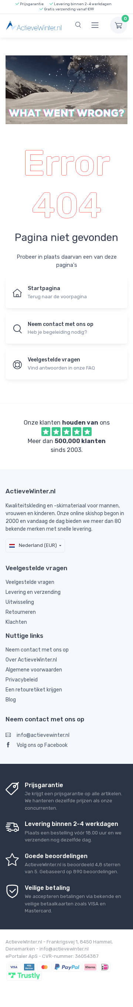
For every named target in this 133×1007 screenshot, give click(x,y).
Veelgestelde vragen (30, 582)
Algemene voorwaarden (34, 670)
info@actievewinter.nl (43, 735)
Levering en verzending (33, 592)
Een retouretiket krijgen (34, 690)
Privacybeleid (22, 680)
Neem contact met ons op (37, 650)
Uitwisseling (20, 602)
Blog (11, 700)
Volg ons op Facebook (42, 745)
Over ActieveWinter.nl (31, 660)
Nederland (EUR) (37, 545)
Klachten (16, 622)
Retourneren (21, 612)
